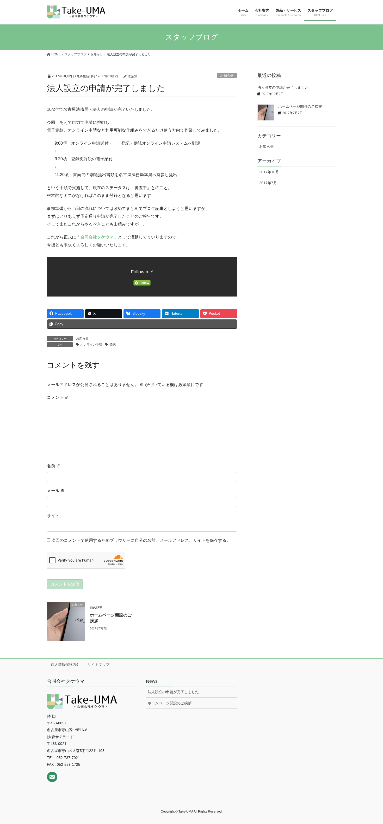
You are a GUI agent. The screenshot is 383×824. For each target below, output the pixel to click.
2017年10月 (269, 172)
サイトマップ (98, 664)
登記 (112, 344)
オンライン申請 (91, 344)
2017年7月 (268, 183)
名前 (53, 466)
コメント (58, 397)
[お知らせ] (66, 621)
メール (56, 490)
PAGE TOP (369, 794)
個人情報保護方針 (65, 664)
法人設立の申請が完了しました (282, 87)
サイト (53, 515)
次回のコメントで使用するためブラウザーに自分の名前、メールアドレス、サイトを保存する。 (141, 540)
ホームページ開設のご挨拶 (300, 106)
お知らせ (227, 76)
